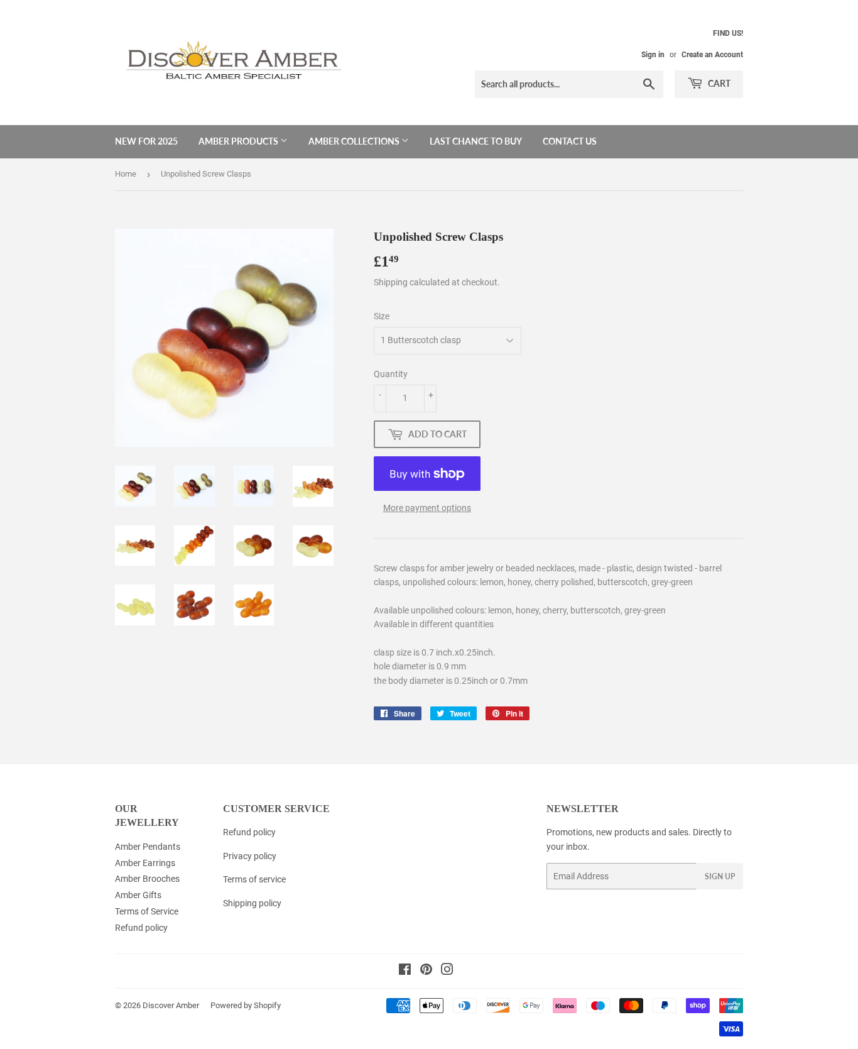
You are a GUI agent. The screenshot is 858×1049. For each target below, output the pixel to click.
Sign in (653, 54)
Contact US (570, 141)
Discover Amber (171, 1005)
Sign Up (720, 876)
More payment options (427, 508)
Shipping (391, 282)
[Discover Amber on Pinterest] (426, 971)
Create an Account (712, 54)
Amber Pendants (147, 847)
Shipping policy (252, 903)
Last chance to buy (476, 141)
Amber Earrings (145, 863)
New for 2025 (146, 141)
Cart (718, 83)
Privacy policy (249, 856)
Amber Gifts (138, 895)
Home (125, 173)
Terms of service (254, 879)
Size (381, 316)
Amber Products (239, 141)
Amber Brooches (147, 879)
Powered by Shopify (245, 1005)
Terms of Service (146, 911)
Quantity (391, 374)
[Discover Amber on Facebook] (404, 971)
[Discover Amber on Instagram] (447, 971)
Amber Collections (354, 141)
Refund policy (141, 928)
